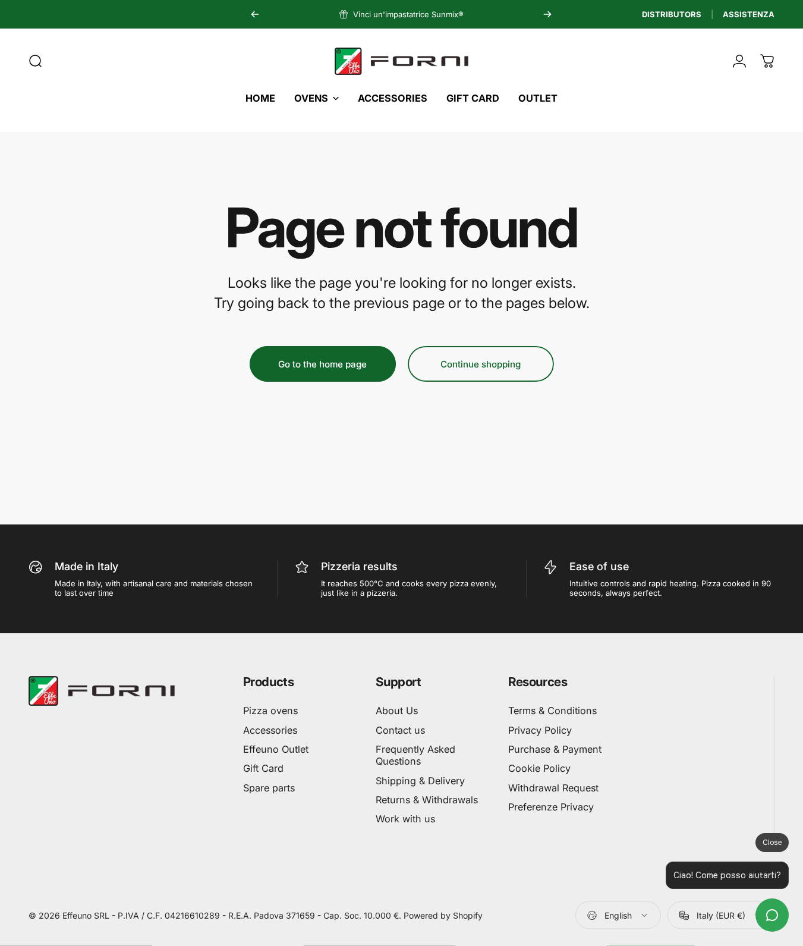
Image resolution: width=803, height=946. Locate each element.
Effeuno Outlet (275, 749)
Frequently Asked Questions (415, 755)
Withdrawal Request (553, 788)
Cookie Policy (539, 768)
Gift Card (263, 768)
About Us (397, 710)
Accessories (270, 730)
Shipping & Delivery (420, 781)
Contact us (400, 730)
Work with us (405, 819)
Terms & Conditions (552, 710)
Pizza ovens (270, 710)
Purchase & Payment (555, 749)
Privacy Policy (540, 730)
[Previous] (255, 14)
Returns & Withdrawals (427, 800)
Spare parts (269, 788)
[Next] (547, 14)
